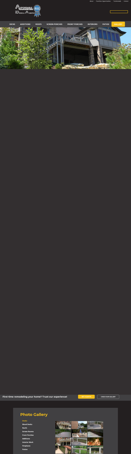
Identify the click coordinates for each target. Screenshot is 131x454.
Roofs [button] (24, 428)
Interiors (92, 24)
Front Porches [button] (28, 435)
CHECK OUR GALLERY (108, 397)
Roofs (38, 24)
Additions (25, 24)
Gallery (118, 24)
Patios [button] (24, 449)
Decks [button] (24, 421)
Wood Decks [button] (27, 424)
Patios (105, 24)
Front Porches (75, 24)
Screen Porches (54, 24)
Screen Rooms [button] (28, 431)
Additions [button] (26, 439)
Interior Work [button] (27, 442)
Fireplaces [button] (26, 446)
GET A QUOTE (86, 397)
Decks (12, 24)
